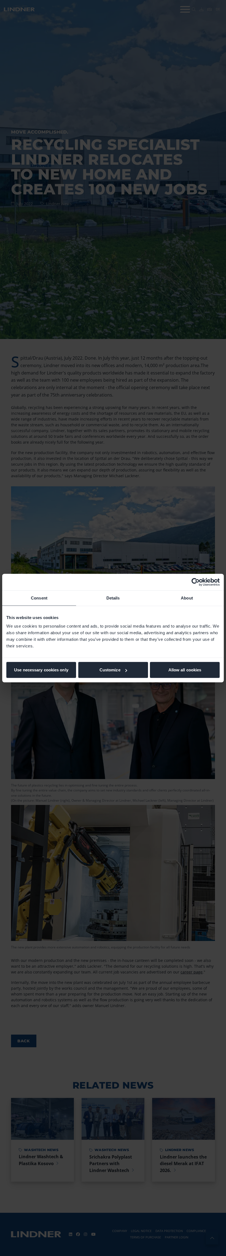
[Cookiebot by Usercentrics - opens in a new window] (195, 582)
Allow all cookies (184, 670)
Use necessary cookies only (41, 670)
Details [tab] (113, 597)
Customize (109, 670)
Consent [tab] (39, 597)
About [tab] (187, 597)
